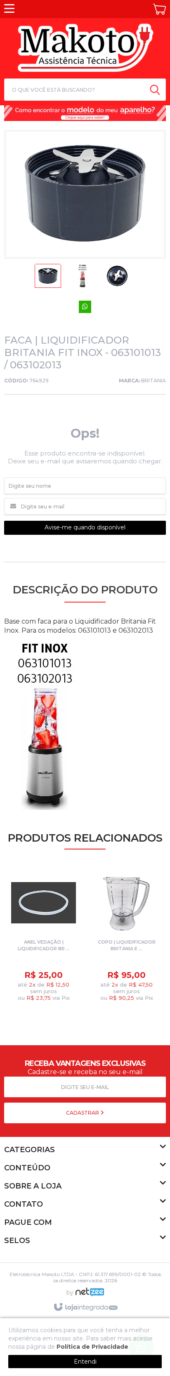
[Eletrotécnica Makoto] (85, 47)
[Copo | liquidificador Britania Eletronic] (126, 938)
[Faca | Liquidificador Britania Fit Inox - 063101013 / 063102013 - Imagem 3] (117, 278)
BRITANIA (153, 380)
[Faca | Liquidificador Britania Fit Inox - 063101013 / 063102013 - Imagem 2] (82, 278)
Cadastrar (83, 1113)
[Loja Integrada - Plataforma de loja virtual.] (85, 1307)
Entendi (85, 1361)
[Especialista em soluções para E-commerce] (90, 1295)
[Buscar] (155, 89)
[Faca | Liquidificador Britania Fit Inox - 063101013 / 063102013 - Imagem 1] (48, 278)
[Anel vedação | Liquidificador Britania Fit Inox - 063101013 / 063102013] (44, 938)
